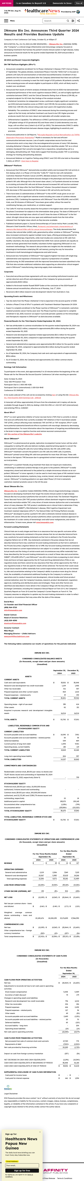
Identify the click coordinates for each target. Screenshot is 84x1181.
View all (79, 3)
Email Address (12, 1161)
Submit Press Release (46, 1178)
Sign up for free (22, 1170)
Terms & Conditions (64, 1178)
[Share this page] (78, 21)
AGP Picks (6, 3)
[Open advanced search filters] (72, 20)
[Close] (40, 1132)
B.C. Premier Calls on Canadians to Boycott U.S (24, 3)
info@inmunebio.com (13, 610)
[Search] (67, 20)
